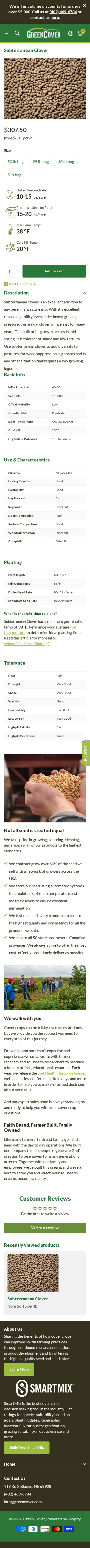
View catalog (8, 33)
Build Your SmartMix (27, 1447)
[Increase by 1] (18, 266)
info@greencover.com (23, 1501)
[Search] (17, 33)
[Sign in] (70, 33)
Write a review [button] (45, 1227)
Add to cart (54, 271)
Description (16, 292)
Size (7, 150)
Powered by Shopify (63, 1518)
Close (84, 5)
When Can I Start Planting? (27, 643)
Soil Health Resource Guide (61, 1073)
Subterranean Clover (28, 1298)
